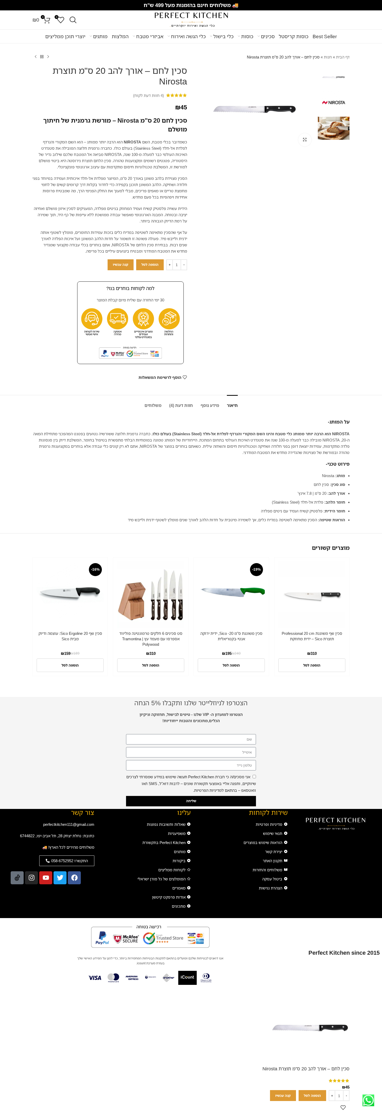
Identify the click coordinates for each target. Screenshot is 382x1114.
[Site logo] (191, 19)
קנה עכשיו (120, 264)
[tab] (232, 403)
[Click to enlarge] (304, 139)
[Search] (73, 20)
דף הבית (343, 57)
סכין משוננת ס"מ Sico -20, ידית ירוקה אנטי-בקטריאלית (231, 636)
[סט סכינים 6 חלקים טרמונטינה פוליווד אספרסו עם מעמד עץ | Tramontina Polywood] (150, 594)
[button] (311, 665)
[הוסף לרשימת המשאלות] (343, 1107)
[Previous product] (48, 57)
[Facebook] (74, 877)
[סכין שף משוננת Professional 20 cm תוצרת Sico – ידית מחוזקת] (311, 594)
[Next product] (35, 57)
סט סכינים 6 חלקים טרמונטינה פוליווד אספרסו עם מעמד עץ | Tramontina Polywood (150, 639)
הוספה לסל (150, 264)
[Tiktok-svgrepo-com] (17, 877)
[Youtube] (45, 877)
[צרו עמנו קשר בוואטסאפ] (368, 1100)
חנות (328, 57)
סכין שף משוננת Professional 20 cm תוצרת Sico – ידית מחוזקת (312, 636)
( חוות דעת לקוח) (148, 95)
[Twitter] (60, 877)
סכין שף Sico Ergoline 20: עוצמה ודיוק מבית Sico (70, 636)
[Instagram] (31, 877)
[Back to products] (42, 57)
